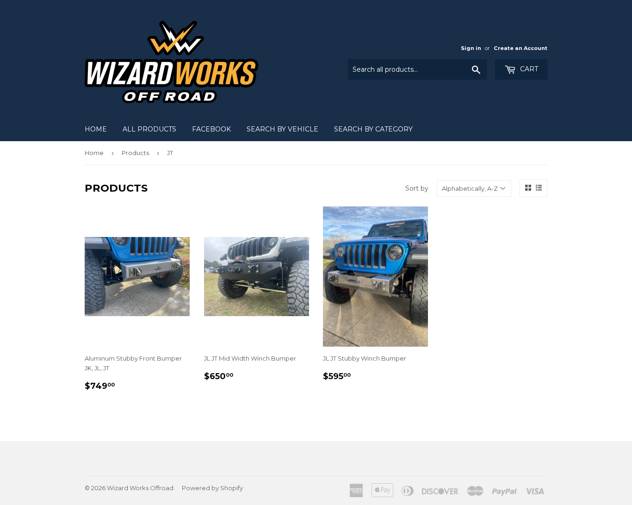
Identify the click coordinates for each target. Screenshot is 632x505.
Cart (528, 69)
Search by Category (373, 129)
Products (135, 152)
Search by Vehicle (282, 129)
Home (96, 129)
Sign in (471, 48)
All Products (149, 129)
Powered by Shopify (212, 488)
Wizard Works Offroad (140, 488)
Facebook (211, 129)
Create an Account (520, 48)
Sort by (416, 188)
